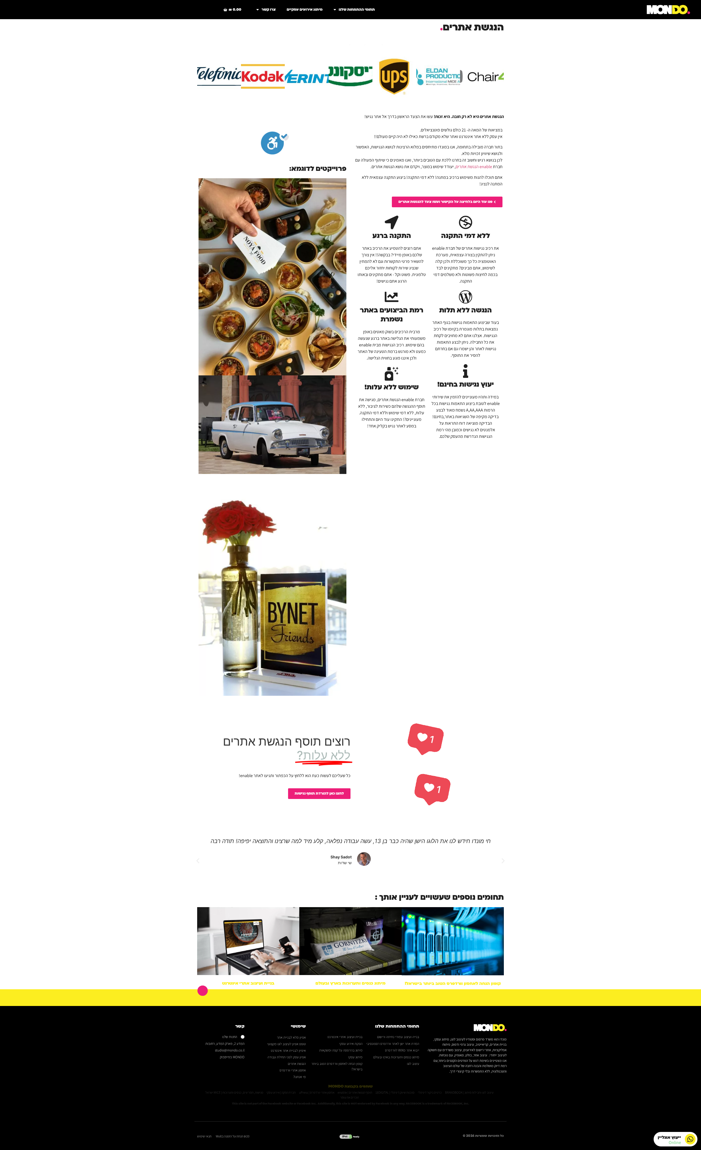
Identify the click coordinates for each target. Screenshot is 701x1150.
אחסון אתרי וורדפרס (293, 1070)
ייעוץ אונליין (669, 1137)
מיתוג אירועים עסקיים (305, 9)
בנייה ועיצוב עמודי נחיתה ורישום (398, 1036)
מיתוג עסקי (355, 1057)
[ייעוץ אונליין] (690, 1139)
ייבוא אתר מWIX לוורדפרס (402, 1050)
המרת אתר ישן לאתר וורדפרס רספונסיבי (392, 1043)
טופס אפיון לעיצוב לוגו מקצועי (286, 1044)
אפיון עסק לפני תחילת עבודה (287, 1057)
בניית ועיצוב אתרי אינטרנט (248, 983)
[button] (503, 860)
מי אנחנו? (299, 1076)
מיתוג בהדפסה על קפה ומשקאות (341, 1050)
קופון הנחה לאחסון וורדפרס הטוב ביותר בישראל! (453, 984)
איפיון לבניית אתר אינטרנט (288, 1050)
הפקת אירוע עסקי (351, 1043)
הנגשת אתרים (297, 1063)
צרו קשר (269, 9)
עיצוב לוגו (413, 1063)
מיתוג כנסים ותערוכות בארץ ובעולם (350, 983)
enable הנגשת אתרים (474, 166)
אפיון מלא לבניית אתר (291, 1037)
